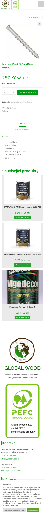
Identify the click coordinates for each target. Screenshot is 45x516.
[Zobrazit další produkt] (41, 17)
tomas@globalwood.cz (10, 470)
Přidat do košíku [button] (22, 217)
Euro (6, 111)
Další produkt (34, 17)
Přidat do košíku (28, 93)
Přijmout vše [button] (33, 510)
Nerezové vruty (16, 102)
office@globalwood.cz (10, 459)
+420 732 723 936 (8, 467)
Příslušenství (27, 102)
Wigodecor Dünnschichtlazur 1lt (22, 307)
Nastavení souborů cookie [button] (14, 510)
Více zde (14, 505)
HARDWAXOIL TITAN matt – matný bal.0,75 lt (23, 207)
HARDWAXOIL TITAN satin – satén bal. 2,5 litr (23, 254)
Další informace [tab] (22, 129)
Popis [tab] (22, 124)
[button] (41, 4)
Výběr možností (22, 317)
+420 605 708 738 (8, 455)
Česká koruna (10, 108)
